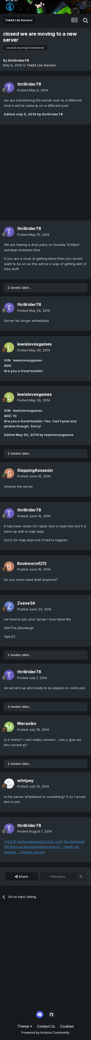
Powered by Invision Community (45, 1032)
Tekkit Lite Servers (41, 65)
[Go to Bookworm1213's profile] (9, 566)
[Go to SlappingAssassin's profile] (9, 473)
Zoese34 (26, 603)
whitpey (25, 780)
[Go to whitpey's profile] (9, 783)
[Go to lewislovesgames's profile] (9, 347)
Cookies (67, 1026)
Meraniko (26, 723)
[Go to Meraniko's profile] (9, 727)
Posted (32, 90)
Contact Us (46, 1026)
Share (23, 876)
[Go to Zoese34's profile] (9, 606)
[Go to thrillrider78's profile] (9, 87)
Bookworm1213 (32, 563)
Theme (23, 1026)
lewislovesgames (34, 344)
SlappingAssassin (35, 470)
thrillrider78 (18, 60)
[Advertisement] (45, 174)
